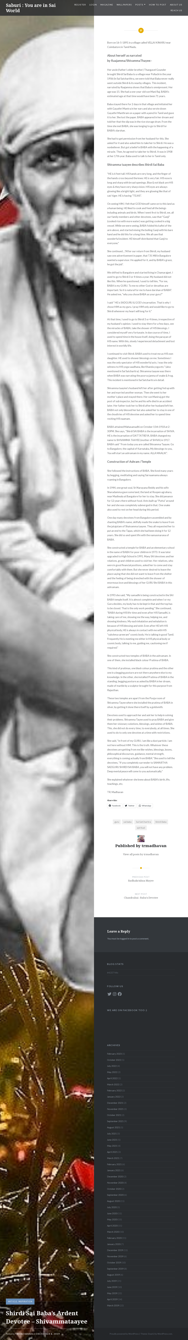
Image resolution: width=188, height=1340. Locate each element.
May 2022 (112, 1072)
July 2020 (112, 1207)
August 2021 (113, 1127)
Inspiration (25, 1301)
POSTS (139, 4)
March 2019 (113, 1305)
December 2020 (115, 1176)
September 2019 (115, 1268)
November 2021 (115, 1109)
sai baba (127, 821)
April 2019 (112, 1299)
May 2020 (112, 1219)
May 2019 (112, 1293)
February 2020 (114, 1238)
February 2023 (114, 1053)
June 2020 (112, 1213)
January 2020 (113, 1244)
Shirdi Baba (160, 821)
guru (117, 821)
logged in (124, 938)
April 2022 (112, 1078)
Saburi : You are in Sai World (31, 8)
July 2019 (112, 1281)
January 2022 (113, 1096)
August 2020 (113, 1201)
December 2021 (115, 1102)
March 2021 (113, 1158)
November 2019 (115, 1256)
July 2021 (112, 1133)
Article (12, 1301)
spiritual (141, 827)
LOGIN (93, 4)
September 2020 (115, 1195)
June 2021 (112, 1139)
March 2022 (113, 1084)
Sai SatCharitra (143, 821)
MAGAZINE (106, 4)
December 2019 (115, 1250)
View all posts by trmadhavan (141, 854)
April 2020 (112, 1225)
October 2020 (114, 1189)
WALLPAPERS (124, 4)
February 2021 (114, 1164)
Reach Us (176, 10)
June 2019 (112, 1287)
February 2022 (114, 1090)
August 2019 (113, 1274)
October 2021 (114, 1115)
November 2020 (115, 1182)
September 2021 (115, 1121)
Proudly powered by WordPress (124, 1334)
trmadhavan (24, 1334)
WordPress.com (164, 1334)
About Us (176, 4)
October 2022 (114, 1060)
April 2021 (112, 1152)
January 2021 (113, 1170)
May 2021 (112, 1145)
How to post (157, 4)
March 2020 (113, 1231)
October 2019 (114, 1262)
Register (80, 4)
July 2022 (112, 1066)
